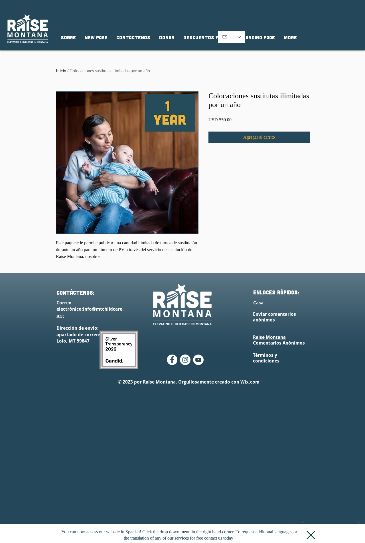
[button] (311, 535)
